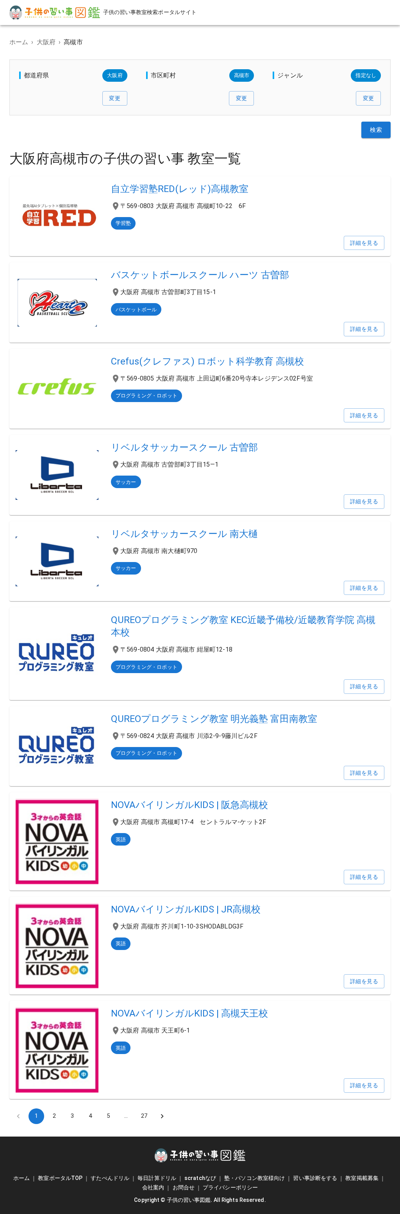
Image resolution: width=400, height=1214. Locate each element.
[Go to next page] (162, 1116)
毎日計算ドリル (157, 1178)
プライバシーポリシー (230, 1187)
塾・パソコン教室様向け (254, 1178)
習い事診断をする (315, 1178)
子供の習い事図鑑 (189, 1200)
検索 (376, 129)
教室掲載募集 (362, 1178)
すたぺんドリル (110, 1178)
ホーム (18, 42)
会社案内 (153, 1187)
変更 (114, 98)
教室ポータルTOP (60, 1178)
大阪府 (46, 42)
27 (144, 1115)
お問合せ (184, 1187)
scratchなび (200, 1178)
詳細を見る (364, 243)
